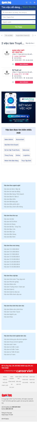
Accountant (20, 139)
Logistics (26, 155)
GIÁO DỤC (32, 376)
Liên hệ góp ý (5, 418)
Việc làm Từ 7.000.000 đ (11, 254)
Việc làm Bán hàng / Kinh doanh (14, 194)
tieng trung (9, 155)
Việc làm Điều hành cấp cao (12, 294)
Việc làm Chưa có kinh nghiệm (13, 342)
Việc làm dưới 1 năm (10, 344)
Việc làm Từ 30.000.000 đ (12, 264)
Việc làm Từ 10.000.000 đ (11, 256)
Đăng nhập (32, 7)
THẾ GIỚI (5, 382)
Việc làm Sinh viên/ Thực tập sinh (14, 279)
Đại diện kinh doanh (11, 145)
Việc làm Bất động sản (11, 201)
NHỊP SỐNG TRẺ (18, 377)
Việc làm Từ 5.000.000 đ (11, 251)
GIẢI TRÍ (18, 384)
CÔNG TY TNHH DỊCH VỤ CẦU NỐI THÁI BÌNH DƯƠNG (22, 54)
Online (18, 155)
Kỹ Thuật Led (16, 70)
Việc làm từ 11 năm (9, 354)
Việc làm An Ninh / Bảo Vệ (12, 189)
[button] (31, 2)
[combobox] (18, 12)
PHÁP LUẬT (5, 385)
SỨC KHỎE (25, 382)
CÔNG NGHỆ (11, 381)
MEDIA (5, 376)
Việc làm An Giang (9, 224)
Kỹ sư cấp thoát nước (12, 150)
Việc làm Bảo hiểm (10, 199)
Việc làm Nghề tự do (10, 314)
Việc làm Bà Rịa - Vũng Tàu (12, 226)
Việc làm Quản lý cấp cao (12, 292)
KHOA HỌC (25, 379)
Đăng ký (25, 7)
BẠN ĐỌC (32, 379)
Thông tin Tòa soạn (6, 413)
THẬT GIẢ (32, 382)
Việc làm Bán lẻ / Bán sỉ (11, 196)
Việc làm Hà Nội (9, 219)
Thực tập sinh (26, 160)
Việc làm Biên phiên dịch (11, 204)
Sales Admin (9, 139)
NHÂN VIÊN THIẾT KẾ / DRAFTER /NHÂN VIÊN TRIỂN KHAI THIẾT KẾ (18, 51)
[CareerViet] (24, 370)
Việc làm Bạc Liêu (9, 229)
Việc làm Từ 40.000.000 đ (12, 267)
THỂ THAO (25, 376)
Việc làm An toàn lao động (12, 191)
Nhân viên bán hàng (11, 160)
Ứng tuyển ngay (24, 64)
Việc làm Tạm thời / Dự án (12, 312)
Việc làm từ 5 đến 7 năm (11, 349)
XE (12, 384)
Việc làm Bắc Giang (10, 234)
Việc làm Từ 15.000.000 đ (11, 259)
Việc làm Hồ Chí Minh (10, 221)
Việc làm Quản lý (9, 289)
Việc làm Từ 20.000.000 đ (12, 262)
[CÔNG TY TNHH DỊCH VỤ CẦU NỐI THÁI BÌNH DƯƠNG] (7, 53)
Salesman (26, 150)
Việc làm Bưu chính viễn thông (13, 207)
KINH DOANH (12, 377)
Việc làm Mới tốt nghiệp (11, 282)
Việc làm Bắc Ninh (9, 237)
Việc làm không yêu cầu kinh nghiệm (15, 339)
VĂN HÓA (18, 381)
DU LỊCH (11, 387)
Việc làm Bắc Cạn (9, 231)
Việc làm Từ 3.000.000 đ (11, 249)
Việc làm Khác (8, 317)
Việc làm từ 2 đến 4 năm (11, 347)
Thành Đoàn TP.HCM (7, 414)
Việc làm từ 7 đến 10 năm (11, 352)
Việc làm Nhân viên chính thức (13, 309)
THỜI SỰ (5, 379)
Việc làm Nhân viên (10, 284)
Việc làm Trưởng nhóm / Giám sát (14, 287)
